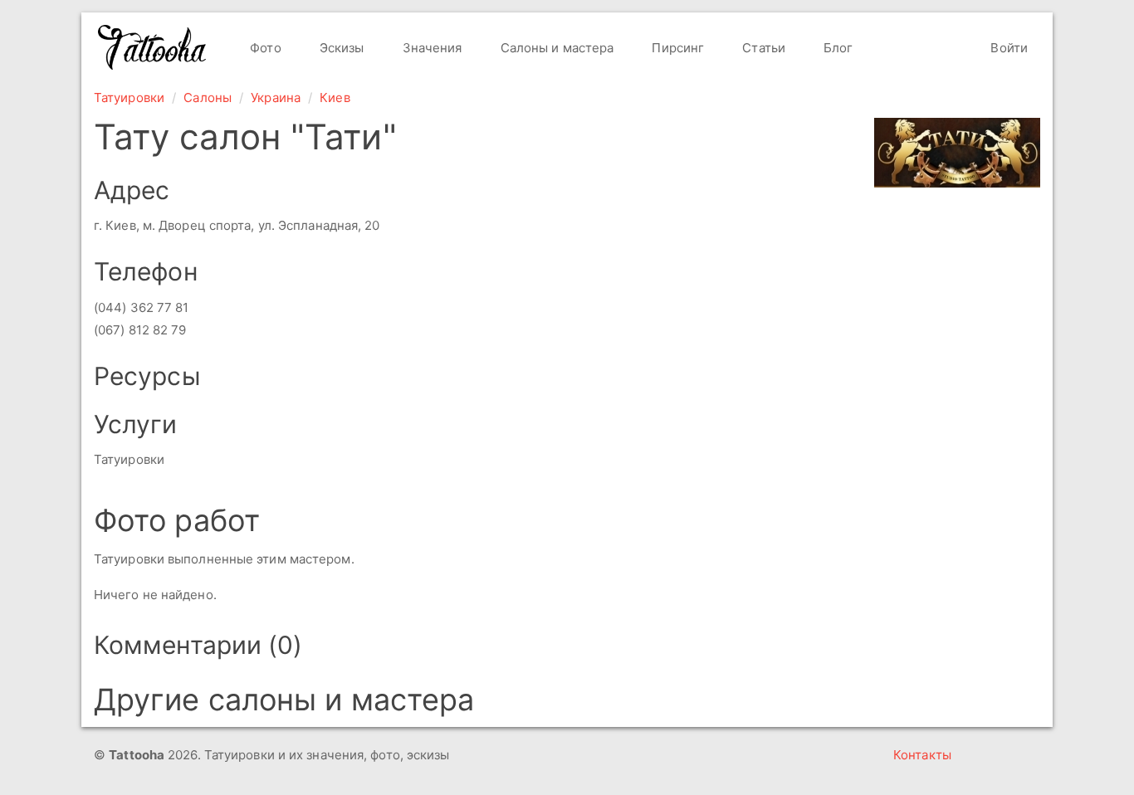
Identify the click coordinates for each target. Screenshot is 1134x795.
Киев (334, 97)
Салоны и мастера (555, 48)
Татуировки (129, 97)
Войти (1007, 48)
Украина (276, 97)
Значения (430, 48)
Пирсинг (676, 48)
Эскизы (340, 48)
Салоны (207, 97)
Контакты (922, 755)
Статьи (762, 48)
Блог (836, 48)
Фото (264, 48)
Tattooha (153, 47)
